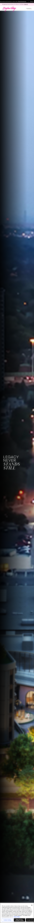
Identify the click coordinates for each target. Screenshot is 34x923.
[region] (17, 913)
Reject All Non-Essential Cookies (19, 920)
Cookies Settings (8, 919)
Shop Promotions (22, 1)
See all (26, 4)
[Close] (32, 905)
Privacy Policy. (17, 916)
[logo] (9, 9)
